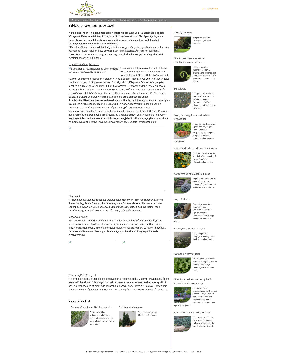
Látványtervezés (111, 20)
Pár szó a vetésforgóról (187, 254)
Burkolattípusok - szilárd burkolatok (91, 307)
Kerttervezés (96, 20)
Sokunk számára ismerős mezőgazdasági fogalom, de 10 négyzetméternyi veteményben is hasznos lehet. (205, 265)
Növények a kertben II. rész (189, 228)
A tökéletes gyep (183, 33)
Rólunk (85, 20)
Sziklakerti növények (130, 307)
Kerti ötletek (150, 20)
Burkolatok (180, 88)
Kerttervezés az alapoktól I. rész (192, 173)
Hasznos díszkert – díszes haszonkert (195, 148)
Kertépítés (124, 20)
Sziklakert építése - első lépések (192, 312)
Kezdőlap (76, 20)
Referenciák (137, 20)
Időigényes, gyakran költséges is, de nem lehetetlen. (202, 41)
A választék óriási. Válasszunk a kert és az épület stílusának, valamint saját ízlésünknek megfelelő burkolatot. (102, 318)
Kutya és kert (181, 199)
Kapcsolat (162, 20)
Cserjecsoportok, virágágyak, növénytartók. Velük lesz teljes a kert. (204, 236)
